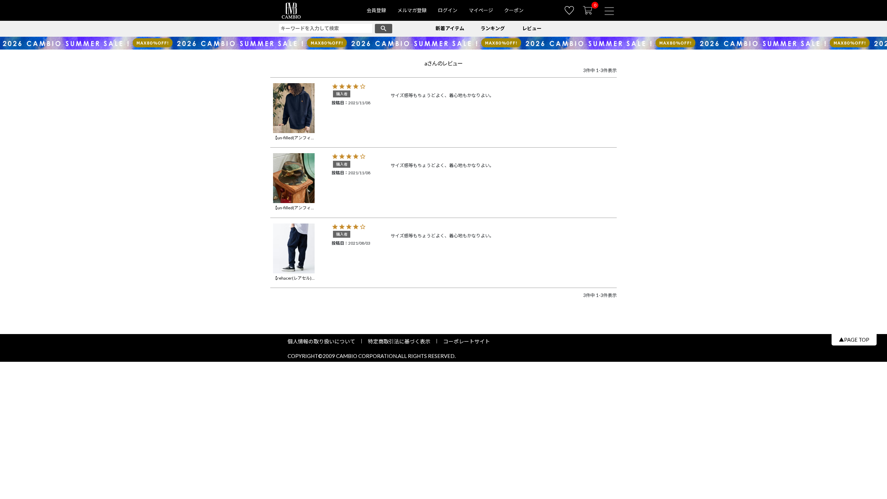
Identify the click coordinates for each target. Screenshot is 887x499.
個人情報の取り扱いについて (324, 341)
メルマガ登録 (412, 10)
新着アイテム (450, 28)
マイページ (481, 10)
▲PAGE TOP (854, 339)
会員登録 (376, 10)
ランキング (493, 28)
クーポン (514, 10)
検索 (383, 28)
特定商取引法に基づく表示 (399, 341)
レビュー (532, 28)
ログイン (447, 10)
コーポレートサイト (464, 341)
